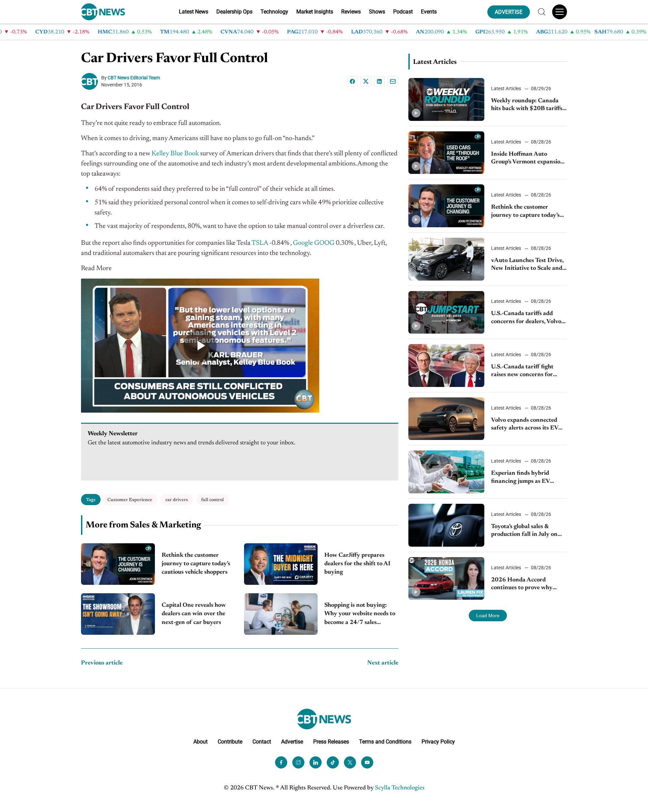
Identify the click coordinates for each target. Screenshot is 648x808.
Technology (274, 11)
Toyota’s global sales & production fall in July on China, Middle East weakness (524, 531)
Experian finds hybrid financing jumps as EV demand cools (520, 478)
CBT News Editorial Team (134, 77)
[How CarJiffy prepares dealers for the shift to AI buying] (281, 564)
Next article (382, 663)
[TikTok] (333, 762)
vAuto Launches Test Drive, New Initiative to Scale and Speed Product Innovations (528, 265)
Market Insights (314, 11)
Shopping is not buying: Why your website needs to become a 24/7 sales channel (359, 614)
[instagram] (298, 762)
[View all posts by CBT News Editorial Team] (91, 81)
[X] (365, 81)
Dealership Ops (234, 11)
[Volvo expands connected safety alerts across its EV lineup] (446, 418)
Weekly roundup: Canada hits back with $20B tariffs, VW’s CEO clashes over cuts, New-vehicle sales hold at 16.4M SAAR (528, 105)
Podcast (403, 11)
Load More (488, 615)
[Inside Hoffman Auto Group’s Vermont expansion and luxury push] (446, 152)
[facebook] (281, 762)
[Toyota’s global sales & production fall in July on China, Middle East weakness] (446, 525)
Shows (377, 11)
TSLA (259, 243)
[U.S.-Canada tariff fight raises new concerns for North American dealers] (446, 365)
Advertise (292, 741)
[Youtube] (367, 762)
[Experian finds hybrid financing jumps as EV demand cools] (446, 471)
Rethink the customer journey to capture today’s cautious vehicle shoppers (196, 563)
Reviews (351, 11)
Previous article (102, 663)
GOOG (324, 243)
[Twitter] (350, 762)
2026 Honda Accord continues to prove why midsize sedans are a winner (527, 584)
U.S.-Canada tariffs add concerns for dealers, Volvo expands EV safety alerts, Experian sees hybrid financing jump (526, 318)
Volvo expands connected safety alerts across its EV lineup (524, 425)
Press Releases (331, 741)
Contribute (230, 741)
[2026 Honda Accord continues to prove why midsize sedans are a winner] (446, 578)
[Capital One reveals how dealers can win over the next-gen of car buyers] (118, 614)
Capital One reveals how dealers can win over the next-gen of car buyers (194, 613)
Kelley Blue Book (175, 153)
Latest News (193, 11)
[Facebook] (352, 81)
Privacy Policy (438, 741)
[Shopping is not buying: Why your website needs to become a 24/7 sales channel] (281, 614)
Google (303, 243)
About (200, 741)
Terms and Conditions (385, 741)
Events (429, 11)
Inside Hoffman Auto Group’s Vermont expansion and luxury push (527, 158)
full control (212, 500)
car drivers (176, 500)
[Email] (392, 81)
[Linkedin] (379, 81)
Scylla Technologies (400, 788)
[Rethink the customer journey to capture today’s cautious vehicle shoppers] (118, 564)
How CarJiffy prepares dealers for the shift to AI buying (357, 563)
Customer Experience (129, 500)
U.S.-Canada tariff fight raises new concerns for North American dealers (523, 371)
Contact (261, 741)
